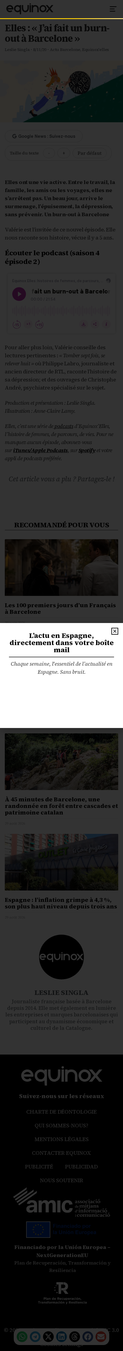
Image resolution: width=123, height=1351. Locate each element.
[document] (61, 675)
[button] (115, 631)
